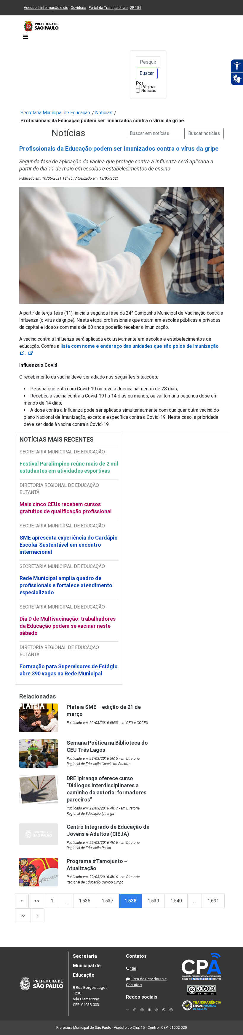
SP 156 (135, 8)
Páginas (148, 86)
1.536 (84, 901)
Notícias (148, 90)
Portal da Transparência (108, 8)
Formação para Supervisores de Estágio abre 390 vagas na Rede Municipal (69, 670)
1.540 (176, 901)
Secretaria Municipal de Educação (55, 112)
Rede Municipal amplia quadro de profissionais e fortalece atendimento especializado (66, 585)
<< (36, 901)
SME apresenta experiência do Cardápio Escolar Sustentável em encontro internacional (69, 545)
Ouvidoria (78, 8)
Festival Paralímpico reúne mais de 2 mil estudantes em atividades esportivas (69, 467)
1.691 (213, 901)
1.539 (153, 901)
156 (133, 968)
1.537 (107, 901)
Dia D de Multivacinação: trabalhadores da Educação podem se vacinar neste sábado (68, 626)
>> (22, 915)
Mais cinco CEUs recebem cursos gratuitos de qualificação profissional (66, 507)
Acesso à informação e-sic (46, 8)
